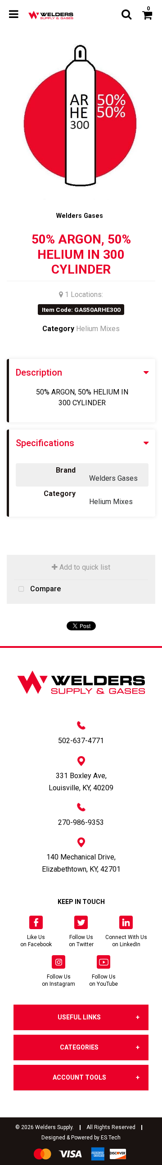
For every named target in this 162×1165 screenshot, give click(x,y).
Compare (44, 589)
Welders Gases (79, 216)
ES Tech (111, 1137)
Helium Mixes (98, 328)
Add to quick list (84, 567)
